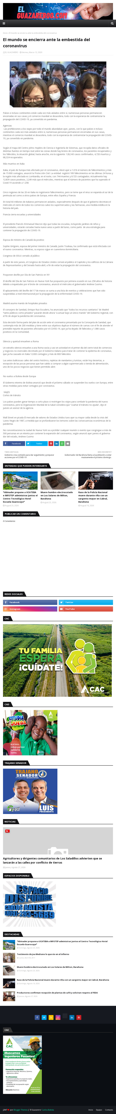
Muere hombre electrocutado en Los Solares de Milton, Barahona (57, 495)
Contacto (109, 1110)
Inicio (5, 33)
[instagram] (30, 609)
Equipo (99, 1110)
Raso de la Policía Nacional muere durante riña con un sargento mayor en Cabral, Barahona (93, 497)
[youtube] (86, 609)
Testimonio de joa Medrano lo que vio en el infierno (43, 954)
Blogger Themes (21, 1110)
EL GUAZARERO (11, 52)
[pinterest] (78, 1017)
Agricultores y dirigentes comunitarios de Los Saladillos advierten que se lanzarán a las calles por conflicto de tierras (52, 860)
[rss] (51, 1017)
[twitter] (86, 602)
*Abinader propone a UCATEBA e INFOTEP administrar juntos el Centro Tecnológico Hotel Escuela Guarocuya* (20, 497)
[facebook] (30, 602)
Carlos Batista (48, 1110)
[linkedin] (71, 1017)
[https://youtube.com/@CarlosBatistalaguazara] (65, 1015)
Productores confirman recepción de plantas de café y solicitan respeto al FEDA (57, 992)
